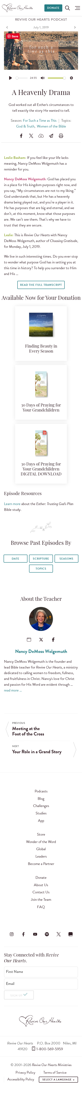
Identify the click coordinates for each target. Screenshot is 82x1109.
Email (10, 983)
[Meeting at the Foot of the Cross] (8, 27)
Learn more (12, 504)
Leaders (41, 856)
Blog (41, 798)
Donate (53, 8)
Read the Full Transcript (41, 285)
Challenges (41, 806)
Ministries (51, 1064)
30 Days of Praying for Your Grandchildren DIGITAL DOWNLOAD (41, 469)
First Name (14, 971)
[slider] (22, 78)
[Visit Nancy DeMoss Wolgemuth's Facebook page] (53, 639)
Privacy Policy (25, 1072)
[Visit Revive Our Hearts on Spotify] (47, 934)
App (41, 820)
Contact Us (41, 892)
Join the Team (41, 899)
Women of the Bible (51, 126)
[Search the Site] (67, 8)
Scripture (41, 559)
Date (15, 559)
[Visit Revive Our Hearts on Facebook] (23, 934)
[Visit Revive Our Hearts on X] (58, 934)
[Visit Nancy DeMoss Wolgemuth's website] (28, 639)
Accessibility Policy (20, 1079)
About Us (41, 885)
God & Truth (25, 126)
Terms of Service (54, 1072)
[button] (76, 8)
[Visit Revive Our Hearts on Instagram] (11, 934)
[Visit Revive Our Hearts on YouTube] (35, 934)
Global (41, 849)
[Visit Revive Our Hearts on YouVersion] (70, 934)
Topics (41, 569)
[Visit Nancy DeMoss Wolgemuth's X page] (41, 639)
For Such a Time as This (40, 120)
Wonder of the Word (41, 842)
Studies (41, 813)
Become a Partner (41, 864)
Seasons (66, 559)
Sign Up (16, 995)
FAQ (41, 907)
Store (41, 834)
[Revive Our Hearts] (18, 8)
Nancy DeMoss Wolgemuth (41, 651)
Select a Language (57, 1080)
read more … (13, 690)
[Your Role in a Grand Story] (74, 27)
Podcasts (41, 791)
